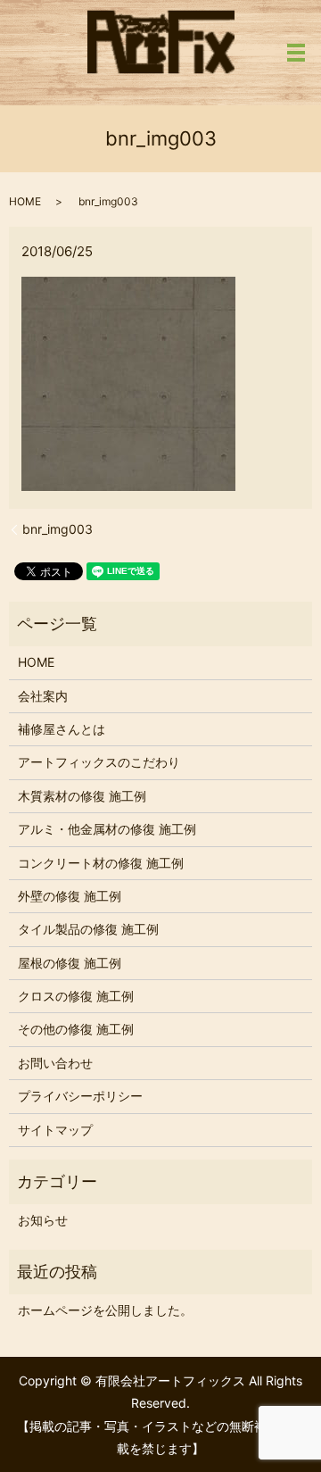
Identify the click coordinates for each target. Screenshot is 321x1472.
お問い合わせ (55, 1062)
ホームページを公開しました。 (105, 1310)
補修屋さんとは (61, 728)
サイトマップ (55, 1129)
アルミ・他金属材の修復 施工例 (107, 828)
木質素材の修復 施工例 (82, 795)
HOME (25, 201)
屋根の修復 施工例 (69, 962)
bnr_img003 (57, 528)
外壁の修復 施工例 (69, 895)
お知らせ (43, 1219)
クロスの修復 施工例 (76, 995)
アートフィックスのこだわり (99, 761)
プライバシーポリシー (80, 1095)
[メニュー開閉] (296, 53)
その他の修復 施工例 (76, 1028)
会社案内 (43, 695)
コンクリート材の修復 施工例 (101, 862)
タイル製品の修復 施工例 (88, 928)
